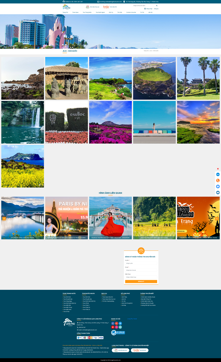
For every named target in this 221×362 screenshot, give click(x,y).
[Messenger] (218, 186)
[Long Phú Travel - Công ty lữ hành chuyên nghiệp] (69, 322)
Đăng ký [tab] (156, 8)
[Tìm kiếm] (156, 5)
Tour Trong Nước (87, 12)
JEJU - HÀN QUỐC (154, 50)
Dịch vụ (111, 12)
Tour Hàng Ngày (67, 301)
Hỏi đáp (124, 305)
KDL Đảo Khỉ (143, 350)
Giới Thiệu (124, 297)
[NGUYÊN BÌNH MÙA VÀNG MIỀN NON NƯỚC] (154, 218)
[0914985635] (218, 193)
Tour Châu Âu (86, 307)
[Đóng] (218, 168)
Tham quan (75, 12)
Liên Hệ (150, 12)
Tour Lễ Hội (66, 311)
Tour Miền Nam (67, 309)
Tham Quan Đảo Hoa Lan (108, 299)
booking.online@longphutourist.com (111, 2)
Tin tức (142, 12)
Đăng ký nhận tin (68, 251)
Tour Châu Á (86, 305)
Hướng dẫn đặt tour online (148, 305)
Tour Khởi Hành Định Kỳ (69, 303)
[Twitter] (120, 323)
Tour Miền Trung (67, 307)
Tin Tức (124, 301)
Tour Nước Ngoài (100, 12)
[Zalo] (218, 174)
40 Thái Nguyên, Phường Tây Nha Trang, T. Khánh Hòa (142, 2)
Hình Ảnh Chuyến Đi (127, 303)
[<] (4, 218)
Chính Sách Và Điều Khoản (148, 297)
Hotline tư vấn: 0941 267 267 (74, 2)
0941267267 (82, 327)
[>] (217, 218)
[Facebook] (112, 323)
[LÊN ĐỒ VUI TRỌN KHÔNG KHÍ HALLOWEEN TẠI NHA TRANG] (198, 218)
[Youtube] (112, 327)
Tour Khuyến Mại (67, 299)
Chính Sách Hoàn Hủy (147, 301)
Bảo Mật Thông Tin (146, 299)
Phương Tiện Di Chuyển (147, 303)
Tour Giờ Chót (67, 297)
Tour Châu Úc (86, 309)
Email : (127, 267)
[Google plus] (116, 323)
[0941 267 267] (218, 180)
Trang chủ (65, 12)
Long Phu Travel (132, 319)
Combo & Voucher (131, 12)
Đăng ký (141, 281)
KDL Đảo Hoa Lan (122, 350)
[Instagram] (116, 327)
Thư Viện (119, 12)
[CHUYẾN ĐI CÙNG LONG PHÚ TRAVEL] (22, 218)
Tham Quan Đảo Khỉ (107, 297)
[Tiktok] (120, 327)
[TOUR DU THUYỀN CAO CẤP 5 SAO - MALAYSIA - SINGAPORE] (110, 218)
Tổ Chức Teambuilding (108, 301)
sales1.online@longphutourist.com (88, 330)
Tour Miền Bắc (67, 305)
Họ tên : (127, 260)
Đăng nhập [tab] (149, 8)
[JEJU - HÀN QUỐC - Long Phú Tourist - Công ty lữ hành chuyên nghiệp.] (66, 6)
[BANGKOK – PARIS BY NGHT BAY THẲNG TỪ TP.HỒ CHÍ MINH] (66, 218)
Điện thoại (127, 274)
